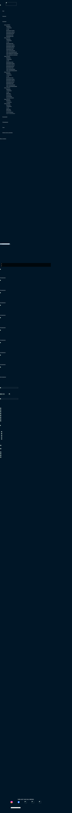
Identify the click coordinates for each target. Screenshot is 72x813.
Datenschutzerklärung (28, 805)
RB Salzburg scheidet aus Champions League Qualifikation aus (14, 323)
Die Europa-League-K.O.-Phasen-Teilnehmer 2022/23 (12, 372)
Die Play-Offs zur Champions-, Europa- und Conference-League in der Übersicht (16, 360)
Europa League (19, 356)
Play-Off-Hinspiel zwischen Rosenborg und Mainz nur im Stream (15, 310)
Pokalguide (10, 344)
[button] (26, 264)
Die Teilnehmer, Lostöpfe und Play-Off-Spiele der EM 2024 (13, 334)
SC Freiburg (10, 283)
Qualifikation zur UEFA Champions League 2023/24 (12, 346)
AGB (34, 805)
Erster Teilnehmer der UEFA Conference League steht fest (13, 273)
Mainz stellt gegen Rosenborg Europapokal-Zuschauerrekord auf (15, 298)
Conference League (11, 295)
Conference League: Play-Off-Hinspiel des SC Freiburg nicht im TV (15, 285)
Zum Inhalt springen (4, 0)
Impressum (21, 805)
